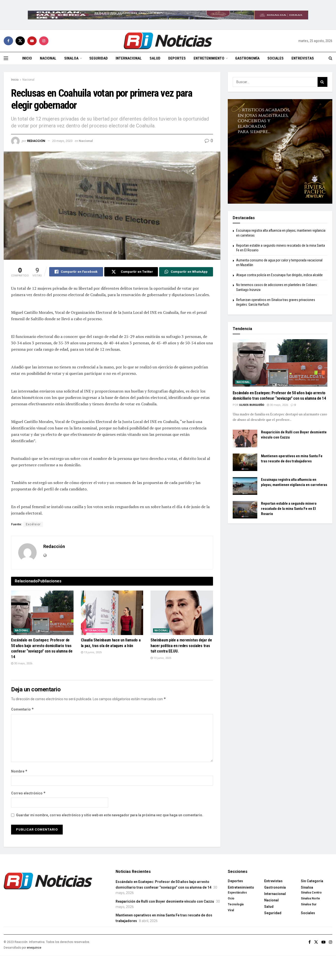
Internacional (129, 58)
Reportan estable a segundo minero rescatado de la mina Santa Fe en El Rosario (289, 508)
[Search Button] (330, 58)
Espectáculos (237, 892)
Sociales (275, 58)
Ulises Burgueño (251, 405)
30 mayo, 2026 (22, 663)
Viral (231, 910)
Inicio (27, 58)
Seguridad (98, 58)
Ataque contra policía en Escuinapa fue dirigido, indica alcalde (279, 275)
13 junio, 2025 (92, 652)
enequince (34, 947)
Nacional (48, 58)
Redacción (36, 141)
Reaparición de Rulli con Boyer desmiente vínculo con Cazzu (165, 901)
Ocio (231, 898)
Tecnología (236, 904)
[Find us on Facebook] (8, 40)
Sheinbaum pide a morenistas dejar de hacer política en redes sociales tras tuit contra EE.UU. (181, 645)
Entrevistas (302, 58)
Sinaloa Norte (310, 898)
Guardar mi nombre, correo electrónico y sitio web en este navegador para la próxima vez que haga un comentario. (109, 815)
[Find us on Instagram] (43, 40)
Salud (155, 58)
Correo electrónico (28, 793)
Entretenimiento (209, 58)
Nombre (19, 771)
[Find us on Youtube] (32, 40)
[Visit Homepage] (168, 40)
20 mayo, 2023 (62, 141)
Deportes (177, 58)
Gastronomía (247, 58)
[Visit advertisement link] (168, 15)
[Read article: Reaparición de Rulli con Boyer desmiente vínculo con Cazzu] (245, 438)
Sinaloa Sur (309, 904)
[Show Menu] (6, 58)
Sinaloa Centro (311, 892)
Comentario (22, 709)
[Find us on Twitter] (20, 40)
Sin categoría (312, 881)
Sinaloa (71, 58)
